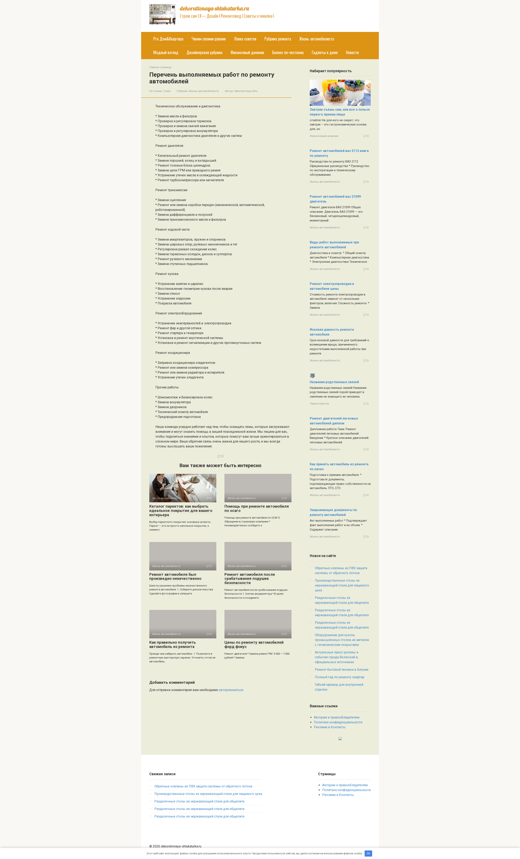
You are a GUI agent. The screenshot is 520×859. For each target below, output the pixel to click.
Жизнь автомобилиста (316, 39)
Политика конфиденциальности (338, 722)
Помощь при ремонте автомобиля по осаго (256, 508)
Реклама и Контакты (330, 727)
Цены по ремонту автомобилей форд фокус (254, 644)
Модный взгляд (165, 52)
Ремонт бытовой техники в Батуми (341, 670)
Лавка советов (245, 39)
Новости (352, 52)
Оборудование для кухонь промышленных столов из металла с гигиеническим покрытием (342, 640)
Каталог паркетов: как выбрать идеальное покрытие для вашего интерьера (180, 510)
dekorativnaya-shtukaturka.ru (214, 8)
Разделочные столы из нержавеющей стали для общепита (199, 801)
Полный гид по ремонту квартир (339, 677)
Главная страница (160, 67)
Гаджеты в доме (325, 52)
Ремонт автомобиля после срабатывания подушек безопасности (249, 578)
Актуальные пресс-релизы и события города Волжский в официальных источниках (336, 657)
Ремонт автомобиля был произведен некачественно (175, 576)
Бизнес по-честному (288, 52)
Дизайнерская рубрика (204, 52)
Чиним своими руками (209, 39)
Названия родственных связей (334, 382)
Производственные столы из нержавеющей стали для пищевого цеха (342, 585)
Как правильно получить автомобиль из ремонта (172, 644)
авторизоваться (231, 690)
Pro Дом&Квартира (168, 39)
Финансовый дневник (247, 52)
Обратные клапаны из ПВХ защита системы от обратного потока (203, 786)
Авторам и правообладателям (336, 717)
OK (368, 853)
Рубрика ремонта (277, 39)
